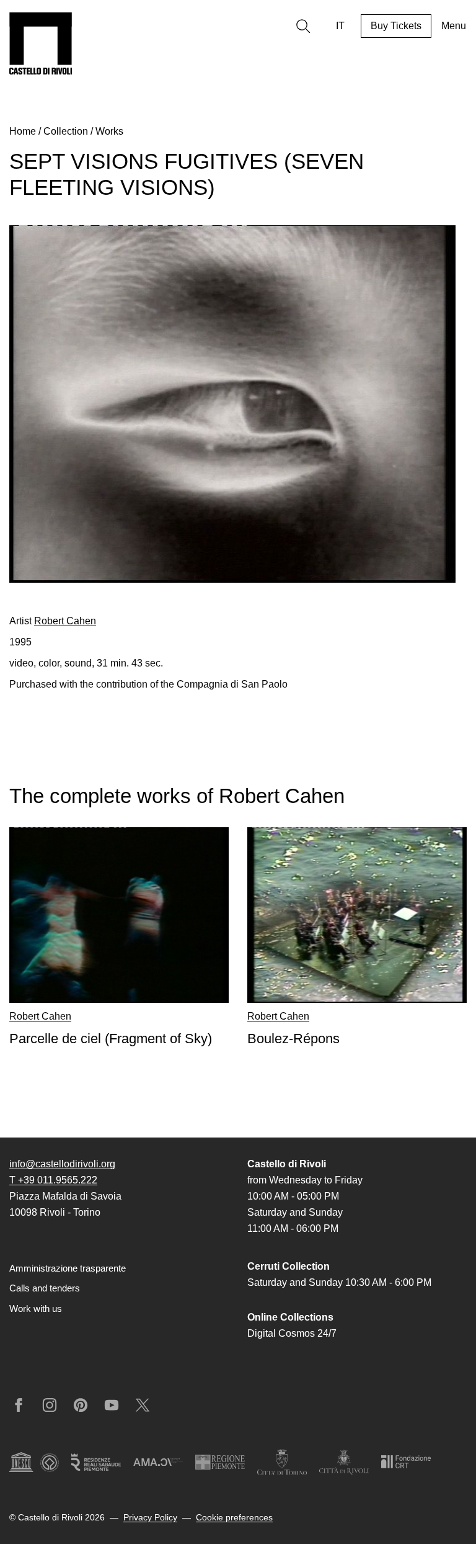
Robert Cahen (65, 621)
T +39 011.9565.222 (53, 1180)
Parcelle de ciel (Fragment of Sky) (110, 1038)
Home (22, 131)
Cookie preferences (234, 1517)
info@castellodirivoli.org (62, 1164)
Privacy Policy (150, 1517)
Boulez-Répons (293, 1038)
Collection (65, 131)
